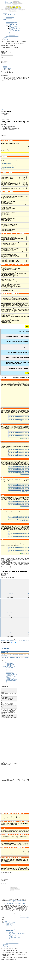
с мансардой (4, 657)
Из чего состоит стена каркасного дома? (13, 847)
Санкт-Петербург (16, 915)
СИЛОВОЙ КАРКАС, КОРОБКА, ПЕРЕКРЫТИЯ (13, 265)
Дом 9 (2, 524)
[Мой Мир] (15, 642)
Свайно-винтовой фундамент (7, 167)
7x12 (23, 640)
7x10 (17, 640)
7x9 (19, 640)
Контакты (5, 946)
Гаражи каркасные (5, 652)
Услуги (4, 926)
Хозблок (10, 936)
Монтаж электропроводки (10, 678)
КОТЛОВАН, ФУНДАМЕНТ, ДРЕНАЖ (11, 293)
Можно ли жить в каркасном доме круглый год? (15, 821)
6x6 (3, 640)
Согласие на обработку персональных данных (14, 903)
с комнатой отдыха (11, 657)
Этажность (3, 53)
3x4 (25, 657)
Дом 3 (2, 424)
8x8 (27, 640)
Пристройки (11, 941)
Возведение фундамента (11, 674)
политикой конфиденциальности (16, 900)
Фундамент (3, 58)
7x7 (14, 640)
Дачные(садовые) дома (14, 935)
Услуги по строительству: (9, 666)
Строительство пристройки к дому (10, 683)
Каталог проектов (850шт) (9, 922)
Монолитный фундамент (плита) (8, 165)
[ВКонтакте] (11, 642)
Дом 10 (3, 539)
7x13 (25, 640)
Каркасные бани (9, 665)
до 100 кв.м (15, 650)
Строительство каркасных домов (10, 668)
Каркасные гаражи (10, 664)
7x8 (15, 640)
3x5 (27, 657)
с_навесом (21, 654)
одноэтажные (4, 650)
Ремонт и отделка (10, 673)
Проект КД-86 (10, 593)
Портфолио (5, 944)
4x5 (24, 654)
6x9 (8, 640)
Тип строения (4, 51)
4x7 (18, 654)
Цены (4, 945)
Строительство (9, 932)
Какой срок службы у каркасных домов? (12, 813)
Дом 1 (2, 380)
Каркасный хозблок (10, 670)
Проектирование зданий (11, 679)
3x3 (24, 657)
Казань (22, 915)
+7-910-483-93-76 (13, 7)
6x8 (6, 640)
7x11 (21, 640)
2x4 (22, 657)
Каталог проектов (7, 662)
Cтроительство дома (7, 140)
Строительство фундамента (12, 927)
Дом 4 (2, 441)
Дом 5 (2, 459)
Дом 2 (2, 408)
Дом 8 (2, 509)
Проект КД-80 (10, 632)
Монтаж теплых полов (11, 680)
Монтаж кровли (9, 675)
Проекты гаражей (10, 924)
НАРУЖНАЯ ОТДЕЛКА (7, 172)
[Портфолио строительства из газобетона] (21, 792)
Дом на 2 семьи (12, 940)
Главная (5, 921)
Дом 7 (2, 495)
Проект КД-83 (10, 612)
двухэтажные (10, 650)
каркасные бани (9, 672)
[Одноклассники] (13, 642)
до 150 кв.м (20, 650)
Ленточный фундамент (6, 163)
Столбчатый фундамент (6, 168)
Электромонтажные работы (12, 943)
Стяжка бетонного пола (11, 681)
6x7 (5, 640)
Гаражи (10, 939)
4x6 (16, 654)
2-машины (9, 654)
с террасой (17, 657)
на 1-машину (4, 654)
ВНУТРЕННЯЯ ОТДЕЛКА (7, 191)
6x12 (12, 640)
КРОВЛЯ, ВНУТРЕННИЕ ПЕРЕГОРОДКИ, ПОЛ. (13, 233)
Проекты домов (9, 923)
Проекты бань (9, 925)
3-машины (13, 654)
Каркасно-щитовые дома (14, 937)
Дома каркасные (5, 648)
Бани (10, 938)
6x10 (10, 640)
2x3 (21, 657)
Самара (11, 915)
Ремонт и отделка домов (11, 931)
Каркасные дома (9, 663)
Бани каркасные (4, 655)
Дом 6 (2, 477)
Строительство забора (11, 676)
